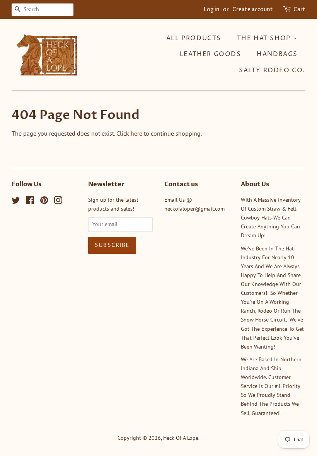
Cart (299, 9)
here (136, 133)
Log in (212, 9)
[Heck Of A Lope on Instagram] (58, 201)
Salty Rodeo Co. (272, 70)
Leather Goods (210, 54)
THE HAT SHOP (265, 38)
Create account (252, 9)
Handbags (277, 54)
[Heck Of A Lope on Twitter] (16, 201)
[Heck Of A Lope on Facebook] (30, 201)
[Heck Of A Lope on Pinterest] (44, 201)
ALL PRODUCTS (193, 38)
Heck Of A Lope (180, 437)
